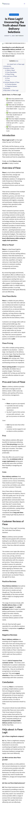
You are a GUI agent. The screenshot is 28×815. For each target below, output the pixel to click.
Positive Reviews (11, 84)
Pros (7, 78)
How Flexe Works (11, 72)
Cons (7, 80)
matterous (20, 35)
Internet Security (14, 14)
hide (17, 61)
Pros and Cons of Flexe (10, 76)
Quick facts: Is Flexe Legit (15, 64)
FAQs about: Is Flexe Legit (10, 90)
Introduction (7, 66)
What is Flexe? (10, 70)
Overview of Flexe (8, 68)
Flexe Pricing (9, 74)
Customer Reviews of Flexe (11, 82)
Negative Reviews (11, 86)
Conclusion (6, 88)
